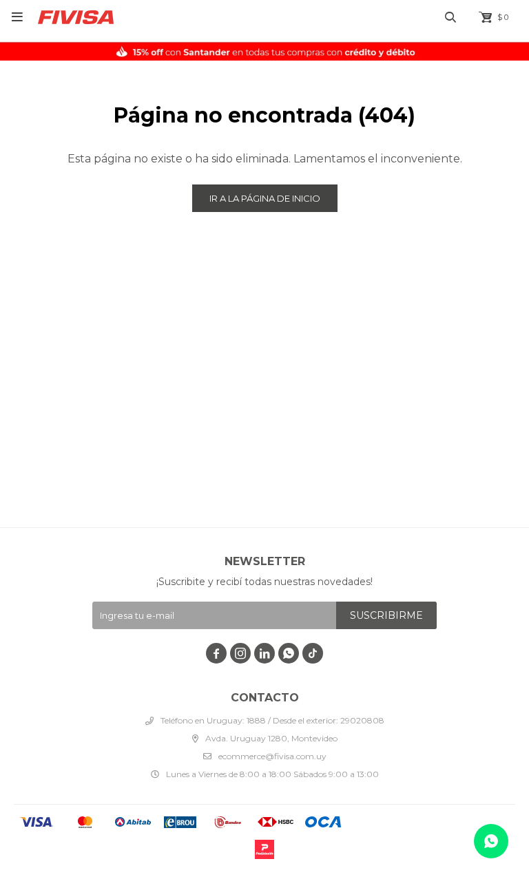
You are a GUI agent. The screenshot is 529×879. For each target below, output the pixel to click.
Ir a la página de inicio (264, 198)
